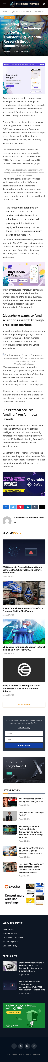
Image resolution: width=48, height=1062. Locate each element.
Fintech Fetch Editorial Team (29, 517)
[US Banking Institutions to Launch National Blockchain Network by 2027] (24, 631)
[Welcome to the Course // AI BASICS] (10, 816)
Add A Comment (24, 705)
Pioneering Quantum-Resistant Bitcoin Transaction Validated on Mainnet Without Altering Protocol (30, 832)
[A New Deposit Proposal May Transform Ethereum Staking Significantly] (24, 593)
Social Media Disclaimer (13, 937)
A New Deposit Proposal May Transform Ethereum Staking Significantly (23, 609)
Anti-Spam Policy (10, 946)
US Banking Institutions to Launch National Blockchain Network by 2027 (24, 648)
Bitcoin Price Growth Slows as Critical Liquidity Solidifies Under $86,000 (31, 851)
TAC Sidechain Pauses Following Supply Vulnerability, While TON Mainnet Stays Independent (22, 570)
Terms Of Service (10, 933)
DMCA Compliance (10, 941)
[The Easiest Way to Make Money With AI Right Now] (10, 802)
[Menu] (4, 4)
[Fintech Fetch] (24, 4)
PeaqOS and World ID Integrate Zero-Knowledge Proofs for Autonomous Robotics (21, 688)
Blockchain (9, 18)
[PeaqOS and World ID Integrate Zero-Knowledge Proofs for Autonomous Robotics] (24, 670)
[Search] (44, 4)
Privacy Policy (24, 727)
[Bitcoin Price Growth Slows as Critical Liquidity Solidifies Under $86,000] (10, 851)
